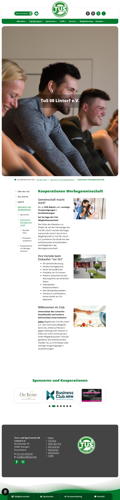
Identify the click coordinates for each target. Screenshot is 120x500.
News (51, 437)
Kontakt (99, 21)
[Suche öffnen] (98, 13)
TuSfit (62, 21)
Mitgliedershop (86, 21)
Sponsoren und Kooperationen (62, 180)
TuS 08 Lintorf (35, 21)
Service (72, 21)
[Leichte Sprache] (36, 13)
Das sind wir (23, 196)
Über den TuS (23, 191)
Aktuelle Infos (25, 231)
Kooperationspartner (27, 239)
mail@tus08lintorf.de (27, 457)
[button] (49, 406)
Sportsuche (53, 452)
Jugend (21, 202)
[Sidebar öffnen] (104, 13)
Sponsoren (24, 214)
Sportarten (50, 21)
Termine (52, 440)
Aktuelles (21, 21)
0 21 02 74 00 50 (25, 454)
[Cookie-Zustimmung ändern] (5, 491)
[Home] (60, 9)
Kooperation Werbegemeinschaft (26, 222)
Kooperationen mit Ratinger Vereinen (26, 248)
